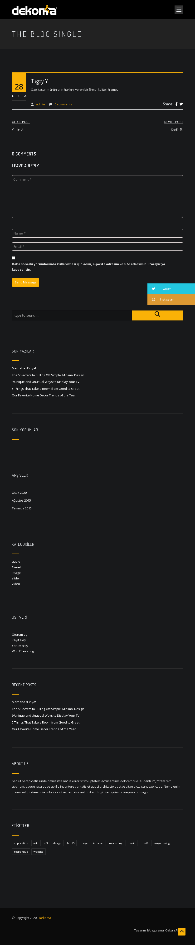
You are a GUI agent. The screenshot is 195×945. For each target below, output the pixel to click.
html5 (70, 843)
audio (16, 561)
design (57, 843)
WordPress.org (23, 651)
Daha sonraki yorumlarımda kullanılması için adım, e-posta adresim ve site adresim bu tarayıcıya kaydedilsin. (88, 267)
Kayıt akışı (19, 640)
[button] (171, 288)
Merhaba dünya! (24, 368)
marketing (115, 843)
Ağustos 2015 (21, 500)
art (35, 843)
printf (144, 843)
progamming (161, 843)
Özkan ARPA (174, 930)
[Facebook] (176, 104)
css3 (45, 843)
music (131, 843)
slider (16, 578)
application (21, 843)
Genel (16, 567)
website (39, 851)
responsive (21, 851)
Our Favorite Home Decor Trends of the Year (44, 395)
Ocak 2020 (19, 492)
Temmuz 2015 (22, 508)
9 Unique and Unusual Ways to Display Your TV (45, 382)
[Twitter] (181, 104)
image (16, 572)
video (16, 584)
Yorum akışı (20, 646)
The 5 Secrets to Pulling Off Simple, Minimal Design (48, 375)
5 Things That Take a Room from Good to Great (45, 388)
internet (98, 843)
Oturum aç (19, 634)
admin (40, 104)
